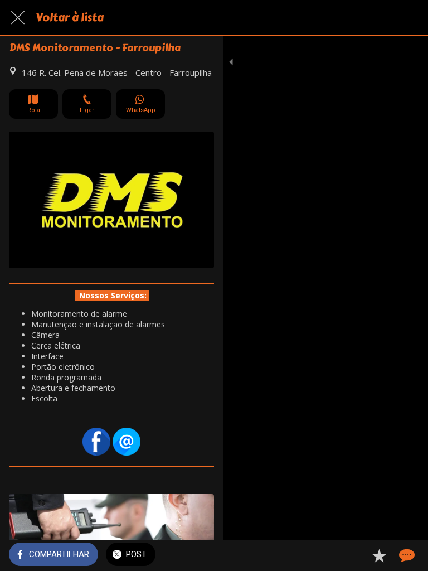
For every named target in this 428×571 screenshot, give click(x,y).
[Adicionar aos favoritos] (379, 555)
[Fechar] (18, 18)
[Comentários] (405, 555)
